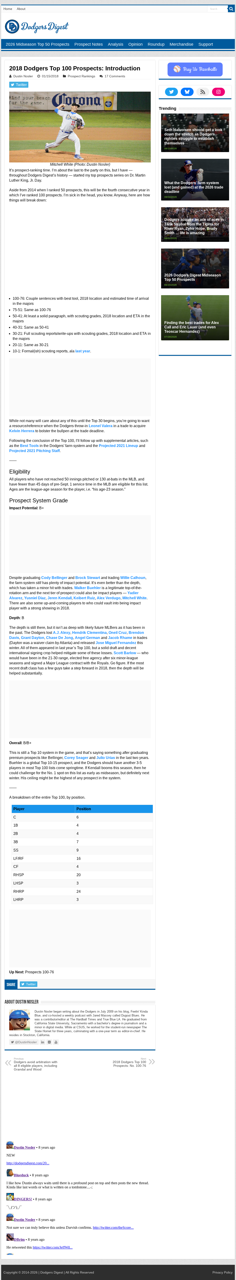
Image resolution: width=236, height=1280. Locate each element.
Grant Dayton (32, 638)
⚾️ (195, 69)
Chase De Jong (59, 638)
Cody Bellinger (54, 578)
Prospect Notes (88, 44)
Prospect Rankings (81, 76)
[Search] (231, 8)
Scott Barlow (125, 653)
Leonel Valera (100, 426)
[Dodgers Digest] (37, 25)
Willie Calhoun (132, 578)
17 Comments (115, 76)
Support (205, 44)
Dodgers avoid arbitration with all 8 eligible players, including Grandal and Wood (35, 1064)
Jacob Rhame (120, 638)
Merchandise (181, 44)
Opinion (135, 44)
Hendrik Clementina (89, 633)
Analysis (115, 44)
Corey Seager (76, 758)
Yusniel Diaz (35, 598)
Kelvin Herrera (21, 431)
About (21, 9)
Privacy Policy (222, 1272)
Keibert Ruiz (84, 598)
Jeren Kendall (59, 598)
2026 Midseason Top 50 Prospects (37, 44)
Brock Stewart (87, 578)
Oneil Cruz (118, 633)
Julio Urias (105, 758)
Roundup (156, 44)
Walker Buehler (87, 588)
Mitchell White (134, 598)
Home (7, 9)
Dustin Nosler (23, 76)
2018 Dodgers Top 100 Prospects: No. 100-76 (129, 1062)
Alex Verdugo (109, 598)
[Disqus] (80, 1197)
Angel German (87, 638)
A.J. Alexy (61, 633)
